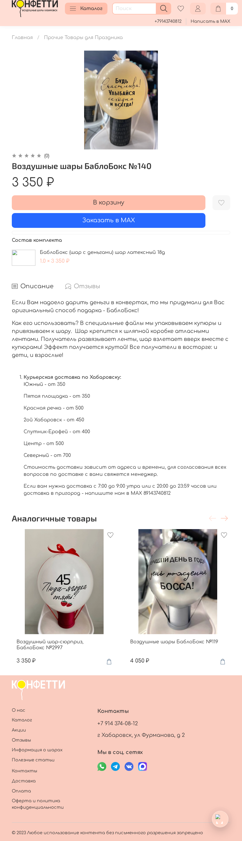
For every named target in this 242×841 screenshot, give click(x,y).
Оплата (21, 791)
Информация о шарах (37, 749)
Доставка (24, 781)
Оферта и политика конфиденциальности (38, 804)
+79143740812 (168, 21)
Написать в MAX (210, 21)
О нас (18, 710)
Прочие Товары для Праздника (83, 37)
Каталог (91, 8)
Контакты (24, 770)
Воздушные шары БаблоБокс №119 (174, 642)
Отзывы (21, 740)
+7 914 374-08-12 (117, 723)
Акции (19, 730)
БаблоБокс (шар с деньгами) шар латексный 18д (102, 252)
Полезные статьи (33, 760)
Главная (22, 37)
